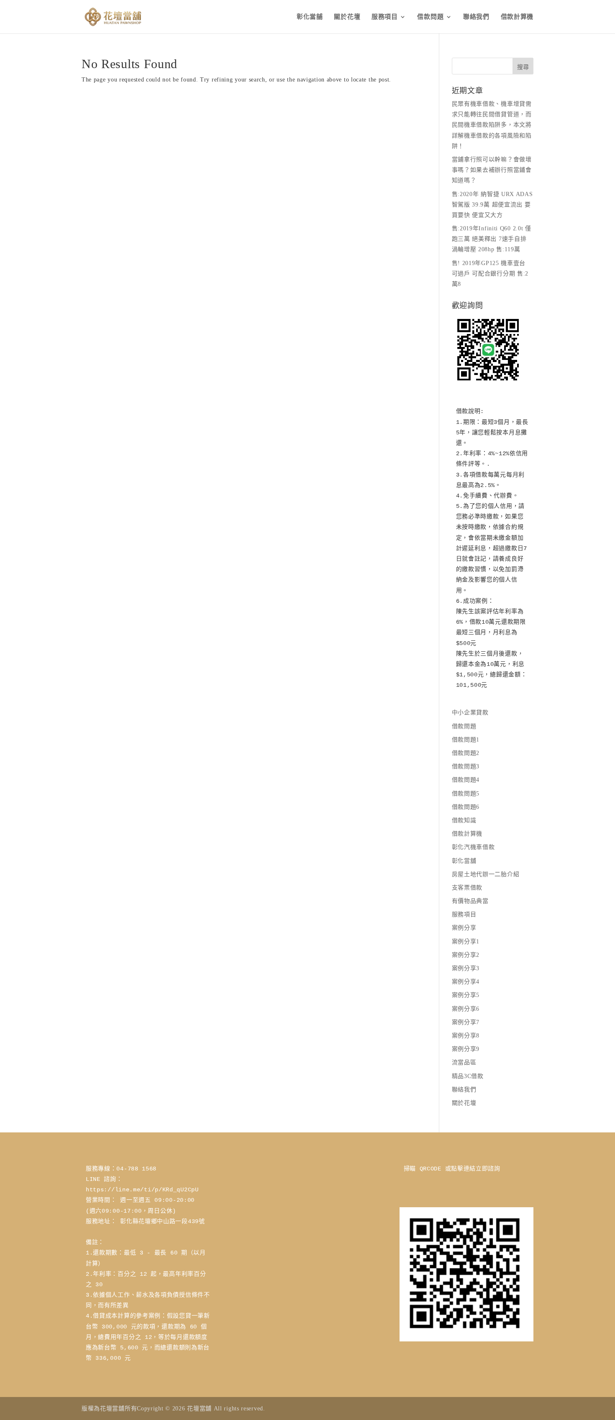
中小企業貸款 (470, 712)
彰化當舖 (310, 17)
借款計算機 (517, 17)
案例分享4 (466, 982)
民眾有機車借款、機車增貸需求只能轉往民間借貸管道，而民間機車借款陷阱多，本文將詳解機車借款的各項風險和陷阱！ (492, 125)
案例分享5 (466, 995)
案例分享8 (466, 1035)
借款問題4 (466, 780)
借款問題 (430, 17)
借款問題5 (466, 793)
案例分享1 (466, 941)
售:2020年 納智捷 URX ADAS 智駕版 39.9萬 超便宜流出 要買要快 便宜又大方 (492, 204)
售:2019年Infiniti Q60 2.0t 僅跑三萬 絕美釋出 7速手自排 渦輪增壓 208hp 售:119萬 (491, 238)
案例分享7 (466, 1022)
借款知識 (464, 820)
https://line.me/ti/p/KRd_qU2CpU (142, 1189)
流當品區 (464, 1062)
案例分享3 (466, 968)
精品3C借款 (468, 1076)
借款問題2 (466, 753)
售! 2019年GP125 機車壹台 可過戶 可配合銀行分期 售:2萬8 (490, 273)
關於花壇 (347, 17)
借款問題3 (466, 766)
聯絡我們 (476, 17)
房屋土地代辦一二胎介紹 (486, 874)
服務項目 (385, 17)
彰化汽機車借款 (473, 847)
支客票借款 (467, 888)
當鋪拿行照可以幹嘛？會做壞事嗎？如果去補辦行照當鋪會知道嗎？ (492, 170)
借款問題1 (466, 740)
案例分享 (464, 928)
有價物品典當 (470, 901)
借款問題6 (466, 807)
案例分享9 (466, 1049)
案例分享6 (466, 1009)
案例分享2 (466, 955)
